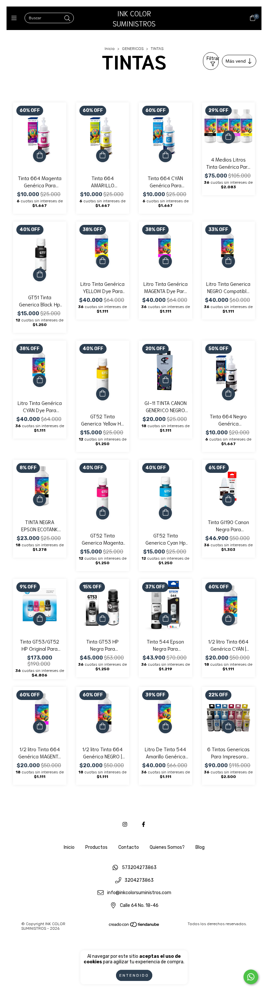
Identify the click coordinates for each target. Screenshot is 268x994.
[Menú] (16, 18)
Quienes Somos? (167, 847)
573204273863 (139, 868)
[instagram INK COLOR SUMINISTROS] (125, 824)
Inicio (110, 48)
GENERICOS (132, 48)
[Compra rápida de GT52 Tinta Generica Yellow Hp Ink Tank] (102, 393)
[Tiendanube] (134, 926)
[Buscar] (67, 19)
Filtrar (213, 58)
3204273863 (139, 880)
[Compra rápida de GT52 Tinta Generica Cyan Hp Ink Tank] (165, 513)
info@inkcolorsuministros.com (139, 893)
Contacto (128, 847)
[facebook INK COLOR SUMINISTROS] (143, 824)
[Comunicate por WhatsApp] (250, 977)
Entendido (134, 975)
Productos (96, 847)
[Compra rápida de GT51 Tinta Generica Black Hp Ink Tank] (39, 274)
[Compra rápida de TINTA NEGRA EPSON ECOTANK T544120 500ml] (39, 499)
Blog (200, 847)
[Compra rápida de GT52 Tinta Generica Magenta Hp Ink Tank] (102, 513)
